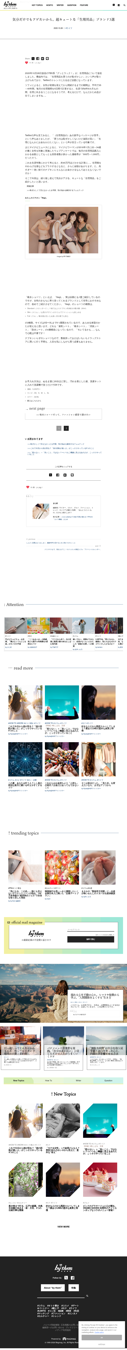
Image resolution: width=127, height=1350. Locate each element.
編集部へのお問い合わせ (53, 1327)
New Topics (18, 1080)
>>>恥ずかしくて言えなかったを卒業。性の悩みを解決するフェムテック (55, 190)
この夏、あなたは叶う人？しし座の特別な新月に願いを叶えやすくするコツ (25, 785)
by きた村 (8, 647)
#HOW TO (12, 723)
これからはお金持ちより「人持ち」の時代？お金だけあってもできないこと (62, 785)
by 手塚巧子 (54, 647)
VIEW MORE (63, 1226)
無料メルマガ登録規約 (102, 935)
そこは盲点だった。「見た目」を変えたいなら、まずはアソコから (98, 784)
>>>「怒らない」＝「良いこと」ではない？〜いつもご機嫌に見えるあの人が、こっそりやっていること (65, 453)
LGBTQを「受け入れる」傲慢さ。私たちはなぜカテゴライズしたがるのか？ (105, 641)
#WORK (20, 723)
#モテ (83, 723)
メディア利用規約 (63, 1330)
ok (102, 1337)
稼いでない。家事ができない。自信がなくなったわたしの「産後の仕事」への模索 (83, 642)
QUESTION (71, 5)
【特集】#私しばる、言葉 (55, 725)
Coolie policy (99, 1332)
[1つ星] (26, 62)
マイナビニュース (38, 147)
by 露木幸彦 (122, 647)
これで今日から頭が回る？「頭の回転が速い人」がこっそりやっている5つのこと (25, 728)
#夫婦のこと (54, 636)
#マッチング (43, 1313)
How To (48, 1080)
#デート (58, 888)
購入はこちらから (34, 400)
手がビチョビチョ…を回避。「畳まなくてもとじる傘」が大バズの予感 (15, 641)
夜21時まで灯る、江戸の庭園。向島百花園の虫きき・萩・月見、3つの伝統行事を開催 (26, 1208)
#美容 (68, 1310)
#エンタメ (13, 1202)
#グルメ (86, 1202)
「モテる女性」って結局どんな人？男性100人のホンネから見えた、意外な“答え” (63, 1150)
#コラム (75, 636)
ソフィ (28, 85)
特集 (73, 1287)
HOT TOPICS (37, 5)
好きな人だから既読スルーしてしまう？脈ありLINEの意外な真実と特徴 (98, 728)
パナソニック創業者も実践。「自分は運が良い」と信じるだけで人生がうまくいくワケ (63, 1052)
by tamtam (98, 647)
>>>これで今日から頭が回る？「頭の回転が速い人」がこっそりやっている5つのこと (61, 448)
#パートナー (43, 1308)
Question (108, 1080)
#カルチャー (50, 888)
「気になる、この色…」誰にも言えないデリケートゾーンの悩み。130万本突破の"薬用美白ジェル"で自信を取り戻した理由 (25, 894)
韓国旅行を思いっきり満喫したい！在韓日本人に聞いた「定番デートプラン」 (62, 893)
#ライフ (69, 28)
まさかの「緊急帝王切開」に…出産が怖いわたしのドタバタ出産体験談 (98, 892)
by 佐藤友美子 (32, 647)
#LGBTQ (41, 1310)
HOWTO (49, 5)
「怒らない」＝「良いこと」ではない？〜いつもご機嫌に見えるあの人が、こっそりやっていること (62, 730)
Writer (78, 1080)
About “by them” (53, 1287)
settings (101, 1344)
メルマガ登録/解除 (51, 1324)
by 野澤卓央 (87, 1156)
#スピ (17, 780)
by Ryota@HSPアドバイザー (18, 734)
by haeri (47, 899)
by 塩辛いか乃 (77, 649)
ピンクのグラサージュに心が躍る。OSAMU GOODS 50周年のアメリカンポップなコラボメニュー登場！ (100, 1208)
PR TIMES (66, 256)
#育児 (30, 636)
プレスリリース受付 (74, 1327)
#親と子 (120, 636)
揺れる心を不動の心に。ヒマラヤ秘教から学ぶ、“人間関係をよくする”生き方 (95, 996)
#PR (10, 888)
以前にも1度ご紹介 (79, 297)
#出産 (90, 888)
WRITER (60, 5)
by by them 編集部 (14, 901)
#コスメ (65, 1305)
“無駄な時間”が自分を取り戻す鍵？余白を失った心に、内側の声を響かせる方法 (106, 1051)
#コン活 (52, 1310)
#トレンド (56, 1315)
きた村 (55, 503)
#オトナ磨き (29, 723)
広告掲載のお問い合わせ (72, 1324)
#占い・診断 (32, 780)
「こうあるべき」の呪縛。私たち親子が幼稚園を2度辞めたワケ (38, 641)
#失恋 (76, 1310)
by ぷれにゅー (13, 1213)
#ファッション (58, 1313)
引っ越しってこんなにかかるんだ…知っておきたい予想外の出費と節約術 (19, 1051)
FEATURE (84, 5)
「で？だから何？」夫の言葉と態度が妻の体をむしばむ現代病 (60, 641)
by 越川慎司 (13, 1155)
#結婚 (60, 1310)
